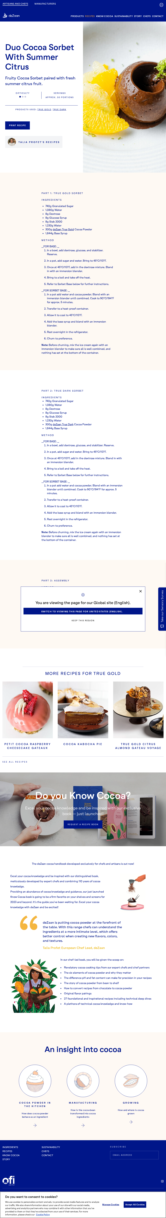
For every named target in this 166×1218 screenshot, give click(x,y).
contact (157, 16)
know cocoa (104, 16)
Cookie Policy (43, 1214)
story (138, 16)
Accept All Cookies (135, 1204)
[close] (140, 591)
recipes (90, 16)
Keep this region (83, 620)
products (77, 16)
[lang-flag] (161, 5)
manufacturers (45, 3)
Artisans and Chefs (15, 3)
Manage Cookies (110, 1204)
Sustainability (123, 16)
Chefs (147, 16)
